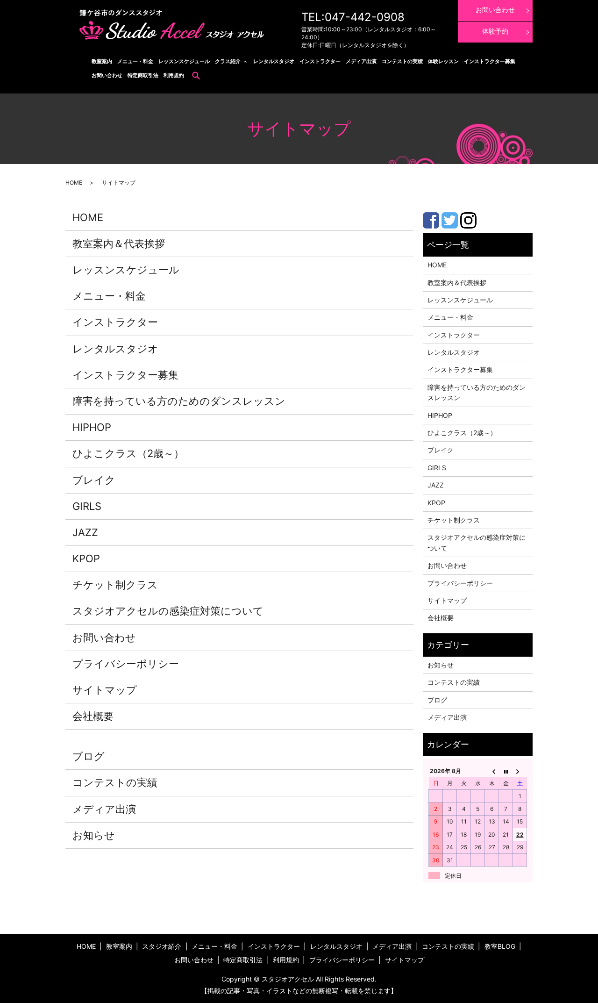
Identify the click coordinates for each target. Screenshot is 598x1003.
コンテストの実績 (402, 61)
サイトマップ (104, 690)
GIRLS (86, 506)
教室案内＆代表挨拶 (118, 243)
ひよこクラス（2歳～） (128, 453)
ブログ (88, 756)
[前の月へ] (492, 771)
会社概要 (93, 716)
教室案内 (102, 61)
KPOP (86, 558)
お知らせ (93, 835)
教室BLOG (499, 946)
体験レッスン (443, 61)
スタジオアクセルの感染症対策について (167, 611)
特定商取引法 (143, 75)
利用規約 (174, 75)
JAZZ (85, 532)
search (196, 75)
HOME (73, 182)
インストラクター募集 (489, 61)
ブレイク (93, 480)
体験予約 (495, 31)
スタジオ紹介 (161, 946)
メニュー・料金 (135, 61)
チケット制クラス (115, 585)
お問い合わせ (107, 75)
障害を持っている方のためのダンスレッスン (178, 401)
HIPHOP (91, 427)
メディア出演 (361, 61)
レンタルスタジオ (273, 61)
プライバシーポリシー (125, 664)
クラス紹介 (228, 61)
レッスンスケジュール (184, 61)
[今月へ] (506, 771)
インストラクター (320, 61)
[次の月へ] (520, 771)
